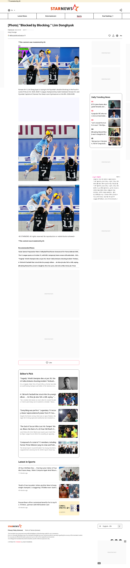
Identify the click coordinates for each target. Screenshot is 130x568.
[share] (113, 36)
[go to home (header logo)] (65, 7)
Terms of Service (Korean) (32, 530)
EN (12, 10)
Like (50, 363)
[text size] (121, 36)
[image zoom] (77, 82)
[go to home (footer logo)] (15, 526)
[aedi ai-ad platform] (29, 48)
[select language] (117, 36)
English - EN (107, 526)
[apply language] (119, 526)
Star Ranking (106, 16)
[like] (109, 36)
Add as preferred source (17, 35)
